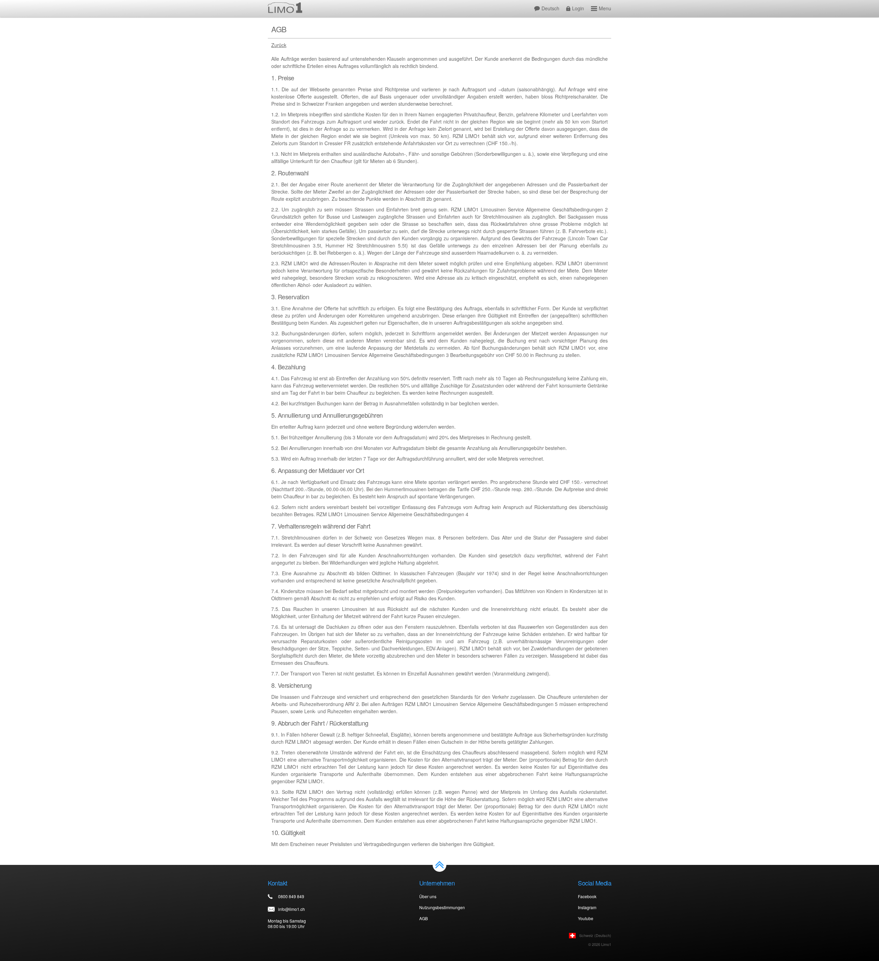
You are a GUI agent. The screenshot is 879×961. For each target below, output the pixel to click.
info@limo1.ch (291, 909)
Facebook (587, 896)
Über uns (427, 896)
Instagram (587, 907)
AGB (423, 918)
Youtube (585, 918)
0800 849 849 (291, 896)
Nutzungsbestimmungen (442, 907)
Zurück (278, 45)
